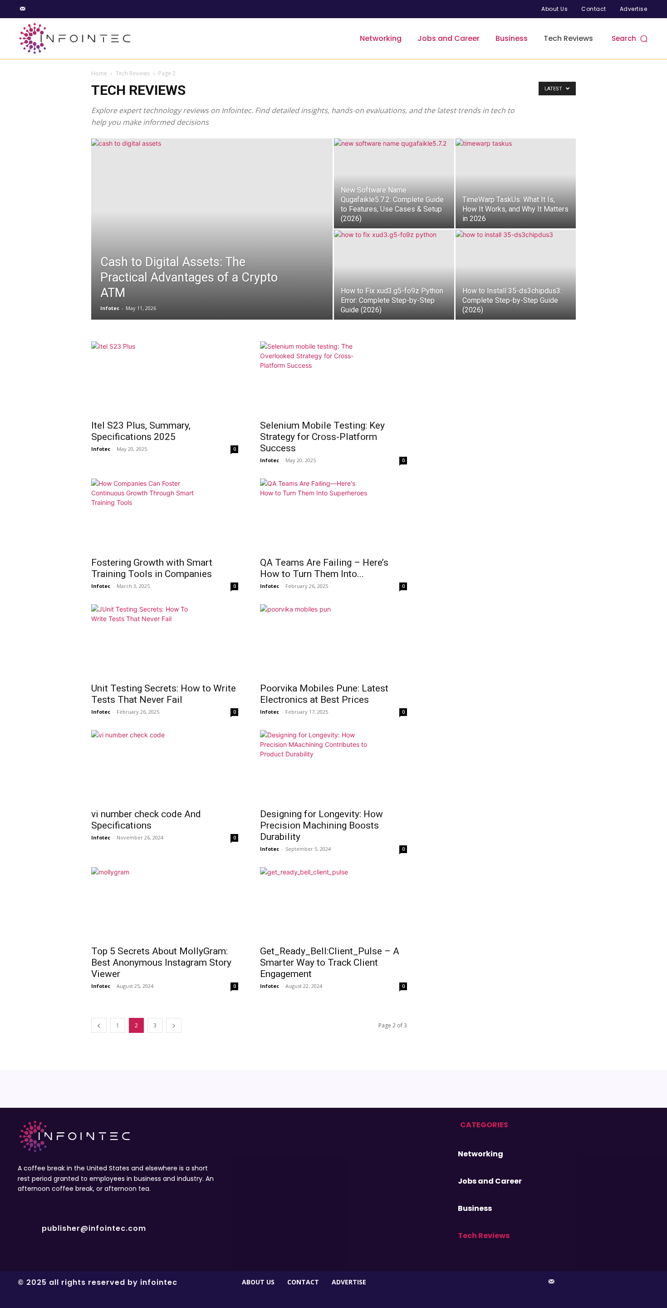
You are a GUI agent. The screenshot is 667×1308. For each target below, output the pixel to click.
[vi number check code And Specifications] (164, 766)
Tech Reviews (133, 73)
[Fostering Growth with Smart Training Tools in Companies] (164, 515)
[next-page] (173, 1025)
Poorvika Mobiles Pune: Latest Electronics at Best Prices (324, 694)
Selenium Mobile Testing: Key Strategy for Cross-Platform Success (322, 437)
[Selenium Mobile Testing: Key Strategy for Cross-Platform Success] (333, 377)
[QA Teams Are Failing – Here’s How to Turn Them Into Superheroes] (333, 515)
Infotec (109, 308)
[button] (630, 38)
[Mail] (23, 9)
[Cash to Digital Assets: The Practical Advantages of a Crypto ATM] (212, 243)
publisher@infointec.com (94, 1228)
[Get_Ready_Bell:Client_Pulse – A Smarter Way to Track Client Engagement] (333, 903)
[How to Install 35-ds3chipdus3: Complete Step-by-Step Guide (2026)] (516, 275)
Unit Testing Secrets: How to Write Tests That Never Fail (163, 694)
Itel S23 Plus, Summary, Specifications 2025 (141, 431)
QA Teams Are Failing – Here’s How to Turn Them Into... (324, 568)
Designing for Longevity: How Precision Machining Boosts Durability (321, 825)
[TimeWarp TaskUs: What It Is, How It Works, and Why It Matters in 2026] (516, 183)
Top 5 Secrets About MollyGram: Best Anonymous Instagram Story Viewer (161, 962)
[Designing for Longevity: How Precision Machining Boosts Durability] (333, 766)
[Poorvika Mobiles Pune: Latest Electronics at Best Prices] (333, 640)
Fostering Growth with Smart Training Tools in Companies (151, 568)
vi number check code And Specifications (146, 820)
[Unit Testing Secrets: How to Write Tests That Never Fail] (164, 640)
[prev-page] (99, 1025)
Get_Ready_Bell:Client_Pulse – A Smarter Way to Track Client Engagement (329, 962)
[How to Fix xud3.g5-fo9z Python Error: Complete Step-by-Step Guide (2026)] (394, 275)
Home (99, 73)
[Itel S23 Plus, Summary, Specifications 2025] (164, 377)
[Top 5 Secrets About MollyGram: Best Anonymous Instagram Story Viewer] (164, 903)
